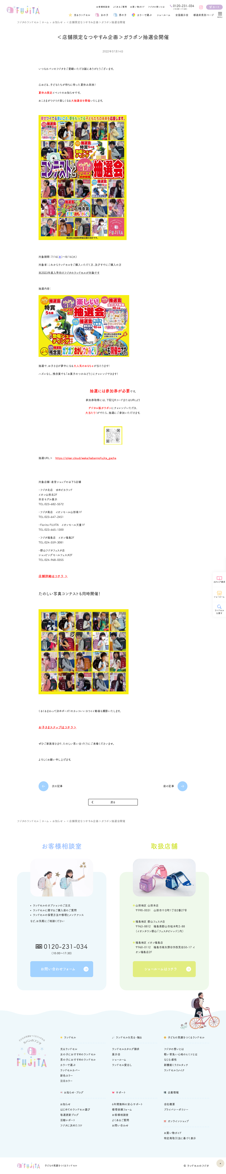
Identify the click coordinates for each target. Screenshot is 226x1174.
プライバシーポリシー (176, 1109)
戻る (113, 802)
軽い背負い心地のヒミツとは (180, 1054)
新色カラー (66, 1075)
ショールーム (164, 15)
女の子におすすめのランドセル (78, 1054)
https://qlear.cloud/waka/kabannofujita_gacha (85, 458)
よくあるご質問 (120, 7)
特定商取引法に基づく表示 (180, 1138)
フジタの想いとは (156, 7)
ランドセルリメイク (174, 1070)
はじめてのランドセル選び (75, 1109)
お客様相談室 (103, 7)
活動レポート (67, 1120)
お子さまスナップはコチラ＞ (57, 727)
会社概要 (169, 1104)
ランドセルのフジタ (198, 1165)
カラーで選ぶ (68, 1065)
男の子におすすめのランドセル (78, 1059)
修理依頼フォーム (122, 1109)
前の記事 (168, 786)
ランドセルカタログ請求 (125, 1049)
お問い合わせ (120, 1125)
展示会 (116, 1054)
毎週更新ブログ (69, 1114)
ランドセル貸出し (122, 1065)
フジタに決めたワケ (71, 1125)
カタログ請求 (219, 582)
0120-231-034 (66, 946)
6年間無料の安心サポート (127, 1104)
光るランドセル (82, 15)
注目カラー (66, 1081)
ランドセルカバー (70, 1070)
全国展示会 (181, 15)
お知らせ (57, 22)
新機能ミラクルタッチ (176, 1065)
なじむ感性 (170, 1059)
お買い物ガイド (137, 7)
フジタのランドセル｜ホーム (33, 22)
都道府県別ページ (203, 15)
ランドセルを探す (219, 611)
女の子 (104, 15)
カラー (144, 15)
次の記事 (57, 786)
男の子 (123, 15)
